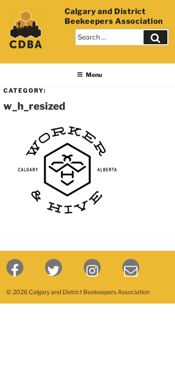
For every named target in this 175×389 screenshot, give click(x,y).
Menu (94, 74)
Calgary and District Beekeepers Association (114, 16)
